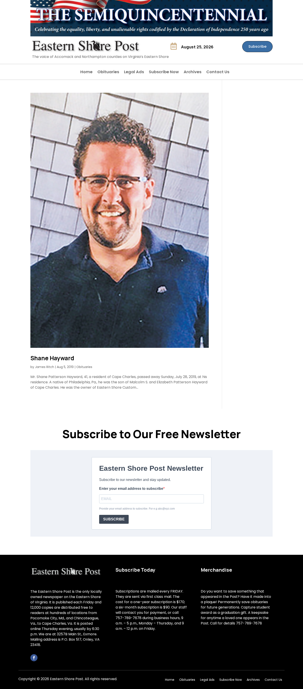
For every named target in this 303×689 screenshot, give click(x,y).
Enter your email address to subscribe (131, 488)
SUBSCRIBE (114, 519)
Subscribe (257, 46)
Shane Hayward (52, 358)
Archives (192, 72)
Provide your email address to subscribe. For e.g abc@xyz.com (137, 508)
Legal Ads (134, 72)
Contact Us (217, 72)
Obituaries (108, 72)
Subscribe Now (164, 72)
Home (86, 72)
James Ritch (44, 367)
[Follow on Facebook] (33, 657)
